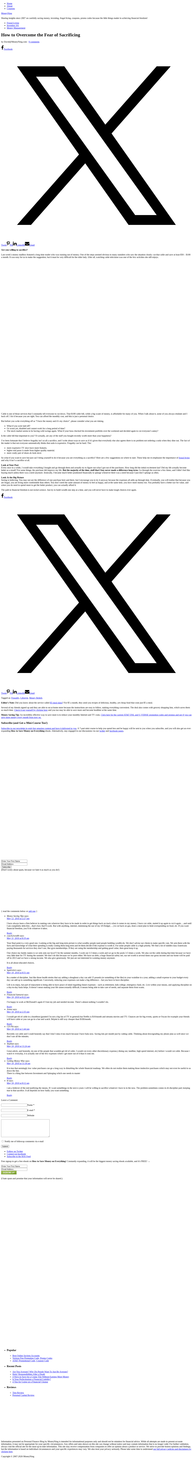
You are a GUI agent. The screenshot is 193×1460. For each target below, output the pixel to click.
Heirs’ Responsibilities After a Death (28, 1374)
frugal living (184, 458)
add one (32, 911)
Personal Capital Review (23, 1395)
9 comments (34, 42)
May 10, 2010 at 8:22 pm (18, 997)
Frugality (15, 698)
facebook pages (116, 731)
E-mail (31, 1110)
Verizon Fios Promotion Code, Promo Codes (32, 1358)
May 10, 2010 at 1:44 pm (18, 1029)
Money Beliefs (35, 698)
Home (9, 3)
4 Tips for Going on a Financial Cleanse (30, 1382)
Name (30, 1105)
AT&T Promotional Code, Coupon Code (30, 1360)
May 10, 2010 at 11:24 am (18, 1046)
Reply (9, 933)
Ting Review (18, 1392)
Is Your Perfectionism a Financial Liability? (31, 1379)
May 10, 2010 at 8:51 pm (18, 972)
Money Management (16, 28)
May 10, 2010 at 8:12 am (18, 1083)
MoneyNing (6, 13)
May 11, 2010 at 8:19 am (18, 938)
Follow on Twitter (15, 1151)
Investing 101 (13, 25)
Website (30, 1115)
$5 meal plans (56, 703)
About (9, 6)
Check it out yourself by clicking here (31, 710)
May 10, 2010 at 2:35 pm (18, 1012)
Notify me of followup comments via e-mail (24, 1141)
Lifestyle (24, 698)
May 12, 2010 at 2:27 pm (18, 918)
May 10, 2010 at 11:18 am (18, 1063)
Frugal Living (13, 23)
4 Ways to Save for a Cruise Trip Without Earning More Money (40, 1377)
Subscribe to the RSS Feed (19, 1156)
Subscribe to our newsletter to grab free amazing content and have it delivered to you (38, 728)
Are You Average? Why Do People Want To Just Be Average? (40, 1371)
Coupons (11, 8)
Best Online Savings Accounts (26, 1355)
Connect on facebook (16, 1154)
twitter (102, 731)
